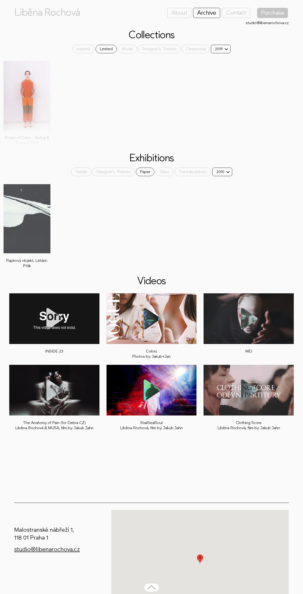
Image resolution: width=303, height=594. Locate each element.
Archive (206, 12)
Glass (164, 172)
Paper (145, 172)
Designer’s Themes (159, 49)
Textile (81, 172)
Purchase (272, 12)
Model (127, 49)
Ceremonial (196, 49)
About (179, 12)
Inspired (83, 49)
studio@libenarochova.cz (267, 23)
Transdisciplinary (192, 172)
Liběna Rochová (47, 12)
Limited (106, 49)
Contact (236, 12)
